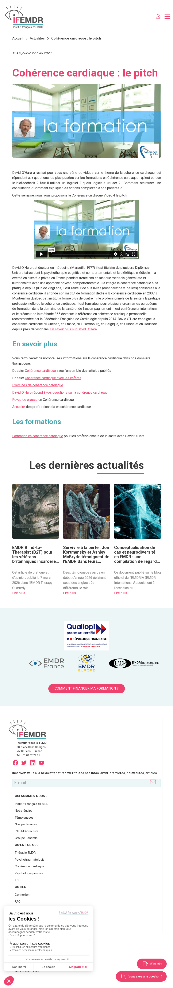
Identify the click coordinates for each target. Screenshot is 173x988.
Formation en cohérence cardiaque (37, 436)
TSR (17, 880)
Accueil (17, 38)
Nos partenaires (26, 824)
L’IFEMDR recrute (26, 831)
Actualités (37, 38)
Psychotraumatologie (30, 859)
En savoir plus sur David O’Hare (73, 329)
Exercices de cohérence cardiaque (37, 385)
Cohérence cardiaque (40, 371)
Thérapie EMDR (25, 853)
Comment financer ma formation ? (87, 688)
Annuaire (18, 407)
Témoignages (24, 817)
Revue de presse (25, 400)
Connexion (22, 895)
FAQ (17, 902)
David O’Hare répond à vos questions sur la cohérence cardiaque (60, 392)
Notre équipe (23, 811)
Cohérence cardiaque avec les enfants (53, 378)
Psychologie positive (29, 873)
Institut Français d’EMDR (31, 804)
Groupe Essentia (26, 838)
